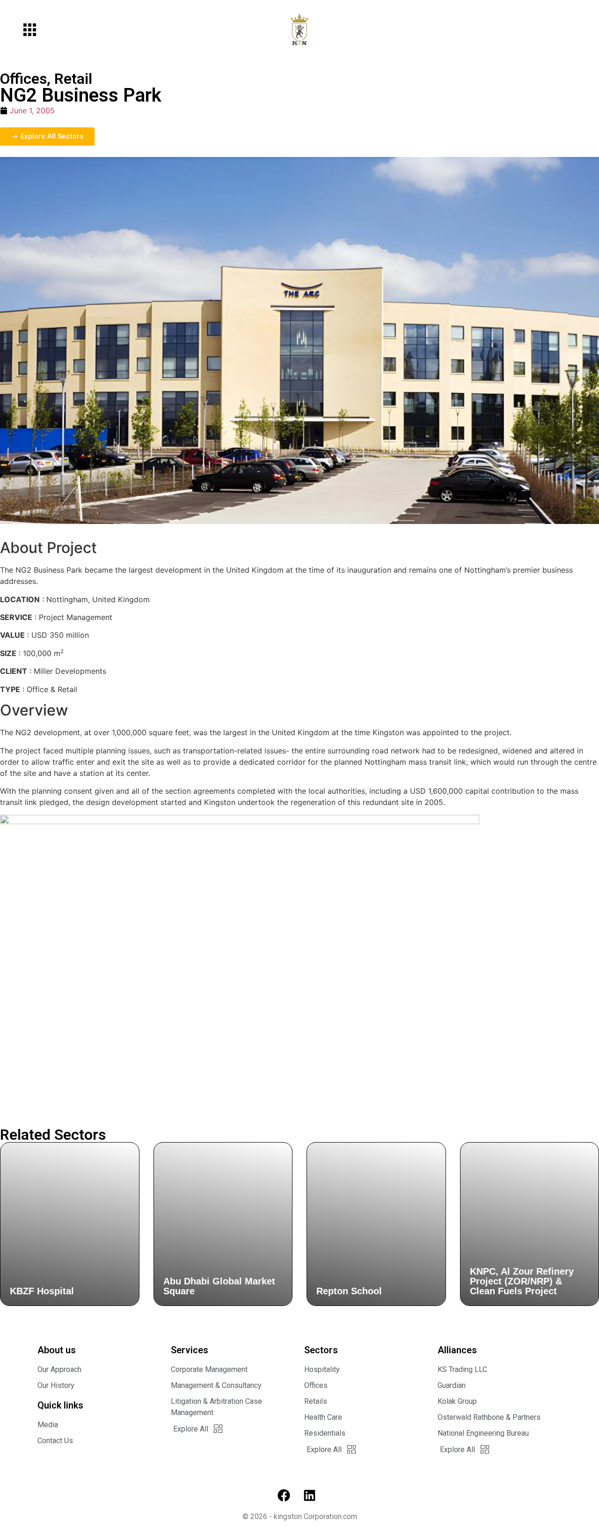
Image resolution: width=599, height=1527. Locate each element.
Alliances (457, 1350)
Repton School (349, 1291)
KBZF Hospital (42, 1291)
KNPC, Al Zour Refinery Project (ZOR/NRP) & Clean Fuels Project (522, 1281)
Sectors (321, 1350)
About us (56, 1350)
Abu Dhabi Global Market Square (219, 1286)
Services (189, 1350)
